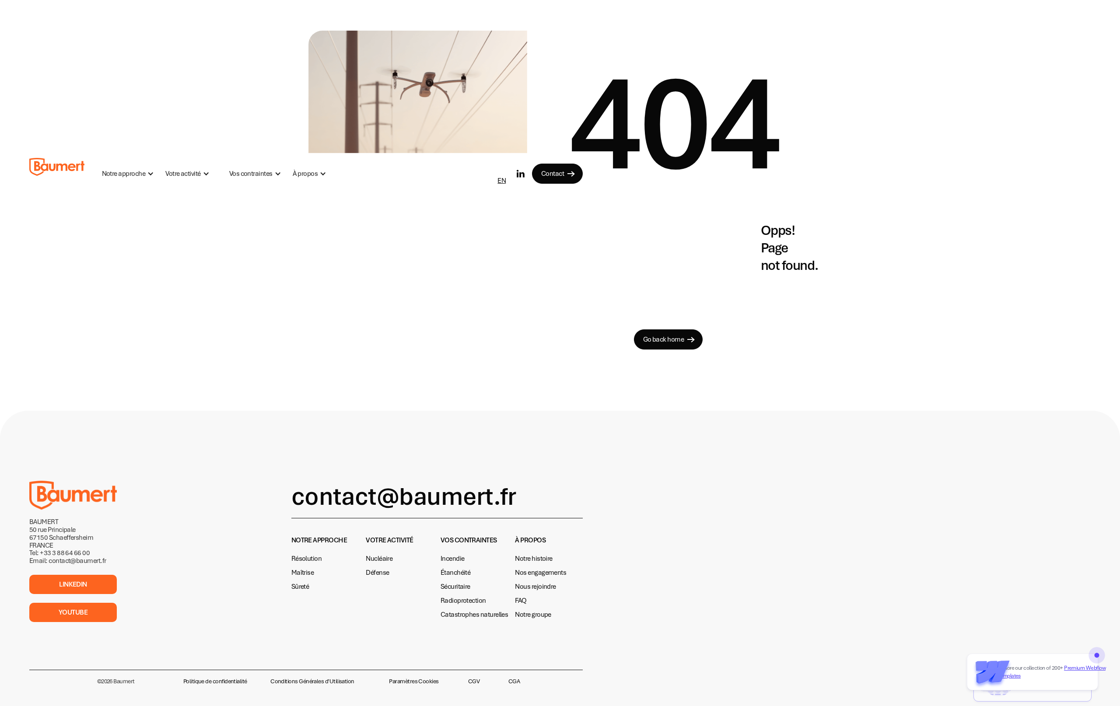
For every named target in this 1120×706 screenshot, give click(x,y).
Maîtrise (302, 572)
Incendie (453, 558)
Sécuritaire (455, 586)
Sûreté (300, 586)
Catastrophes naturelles (474, 614)
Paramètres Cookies (413, 681)
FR (501, 166)
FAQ (520, 600)
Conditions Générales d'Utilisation (312, 681)
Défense (377, 572)
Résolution (306, 558)
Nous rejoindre (535, 586)
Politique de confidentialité (215, 681)
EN (501, 180)
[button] (128, 173)
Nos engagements (540, 572)
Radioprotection (463, 600)
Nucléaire (379, 558)
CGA (514, 681)
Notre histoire (533, 558)
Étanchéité (456, 572)
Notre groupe (533, 614)
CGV (474, 681)
